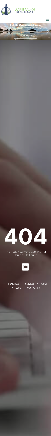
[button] (3, 31)
